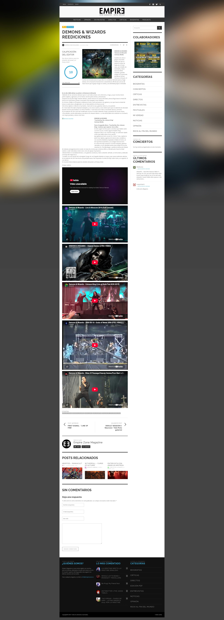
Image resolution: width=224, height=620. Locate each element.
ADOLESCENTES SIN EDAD (144, 169)
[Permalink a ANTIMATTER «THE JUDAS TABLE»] (98, 592)
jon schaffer (97, 413)
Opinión (137, 126)
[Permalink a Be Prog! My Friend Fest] (98, 584)
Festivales (139, 110)
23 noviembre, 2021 (71, 465)
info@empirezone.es (88, 577)
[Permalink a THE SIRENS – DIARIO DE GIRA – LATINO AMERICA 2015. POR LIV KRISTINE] (98, 599)
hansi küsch (88, 413)
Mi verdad (138, 115)
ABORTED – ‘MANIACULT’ (72, 463)
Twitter (78, 446)
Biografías (139, 84)
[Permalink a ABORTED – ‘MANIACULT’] (72, 473)
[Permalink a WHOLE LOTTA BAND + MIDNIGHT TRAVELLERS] (98, 577)
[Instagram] (153, 4)
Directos (138, 99)
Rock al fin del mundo (145, 131)
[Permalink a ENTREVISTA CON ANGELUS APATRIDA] (118, 475)
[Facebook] (150, 4)
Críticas (70, 27)
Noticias (137, 120)
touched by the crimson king (111, 413)
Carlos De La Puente (116, 467)
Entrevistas (139, 105)
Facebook (86, 446)
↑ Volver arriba (158, 614)
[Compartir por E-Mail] (126, 45)
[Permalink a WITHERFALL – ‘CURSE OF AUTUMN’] (95, 475)
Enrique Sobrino (92, 467)
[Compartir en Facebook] (120, 45)
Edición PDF (136, 586)
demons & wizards (78, 413)
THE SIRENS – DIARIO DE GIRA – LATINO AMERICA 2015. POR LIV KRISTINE (112, 600)
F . (65, 465)
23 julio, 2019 (84, 45)
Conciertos (139, 89)
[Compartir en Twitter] (123, 45)
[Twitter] (156, 4)
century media (67, 413)
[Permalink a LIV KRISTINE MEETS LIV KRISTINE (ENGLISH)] (98, 569)
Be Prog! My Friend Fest (111, 583)
